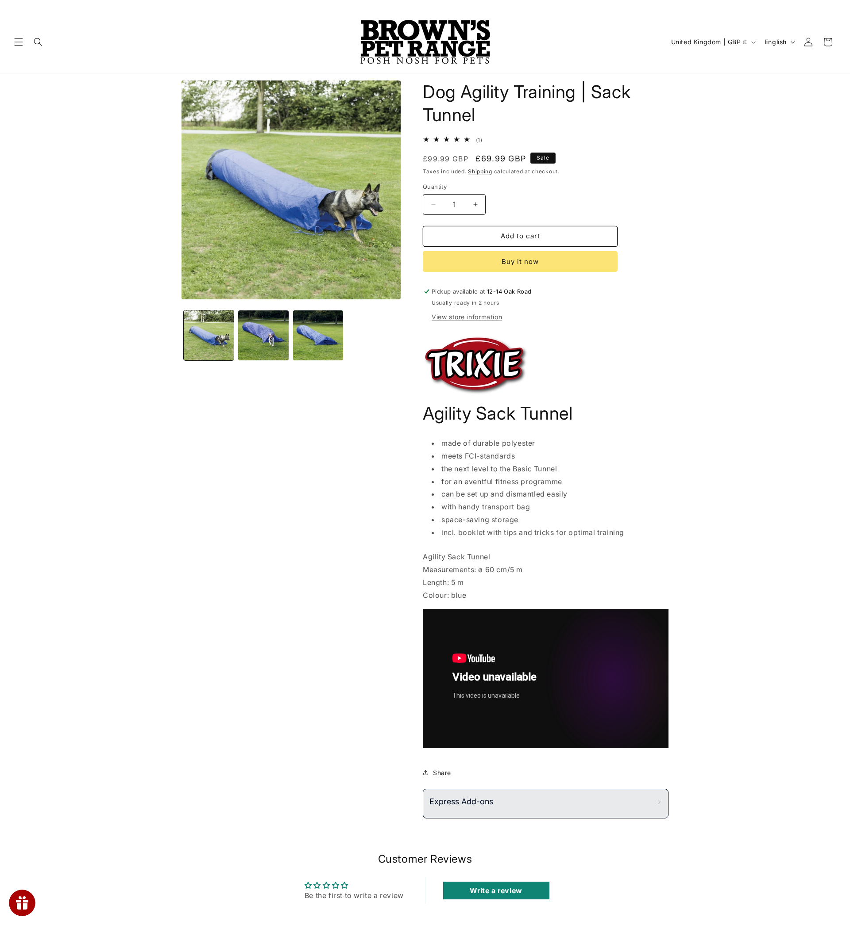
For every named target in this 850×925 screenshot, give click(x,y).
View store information (467, 317)
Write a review (496, 890)
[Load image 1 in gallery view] (209, 335)
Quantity (435, 186)
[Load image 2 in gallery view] (263, 335)
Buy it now (520, 261)
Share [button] (442, 772)
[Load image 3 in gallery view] (318, 335)
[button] (18, 42)
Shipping (480, 171)
